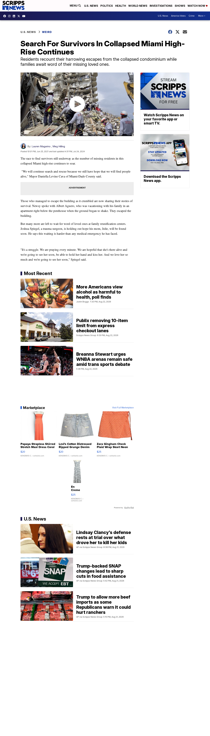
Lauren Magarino (41, 146)
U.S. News (91, 5)
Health (120, 5)
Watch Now (197, 5)
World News (137, 5)
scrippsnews (5, 16)
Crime (192, 16)
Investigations (161, 5)
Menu (74, 5)
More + (201, 16)
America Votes (178, 16)
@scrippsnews (24, 16)
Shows (180, 5)
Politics (106, 5)
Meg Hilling (58, 146)
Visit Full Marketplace (123, 408)
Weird (47, 32)
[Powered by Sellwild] (129, 508)
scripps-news (15, 16)
